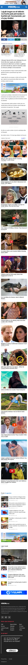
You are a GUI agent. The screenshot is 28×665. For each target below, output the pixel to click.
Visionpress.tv (4, 661)
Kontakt (10, 658)
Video (20, 629)
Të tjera (21, 626)
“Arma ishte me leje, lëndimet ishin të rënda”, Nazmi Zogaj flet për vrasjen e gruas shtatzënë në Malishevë (17, 504)
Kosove (3, 626)
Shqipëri (12, 629)
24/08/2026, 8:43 (13, 515)
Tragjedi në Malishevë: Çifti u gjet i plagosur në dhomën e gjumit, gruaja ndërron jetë (17, 512)
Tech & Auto (22, 628)
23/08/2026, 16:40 (13, 521)
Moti (2, 629)
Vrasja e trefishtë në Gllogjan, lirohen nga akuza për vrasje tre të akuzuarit (12, 560)
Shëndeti (12, 626)
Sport (20, 624)
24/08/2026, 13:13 (13, 508)
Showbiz (12, 628)
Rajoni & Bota (13, 624)
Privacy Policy (4, 658)
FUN (2, 624)
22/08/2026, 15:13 (13, 529)
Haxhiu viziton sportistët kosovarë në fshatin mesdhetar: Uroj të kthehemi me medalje (18, 526)
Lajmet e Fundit (4, 628)
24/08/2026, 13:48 (13, 500)
